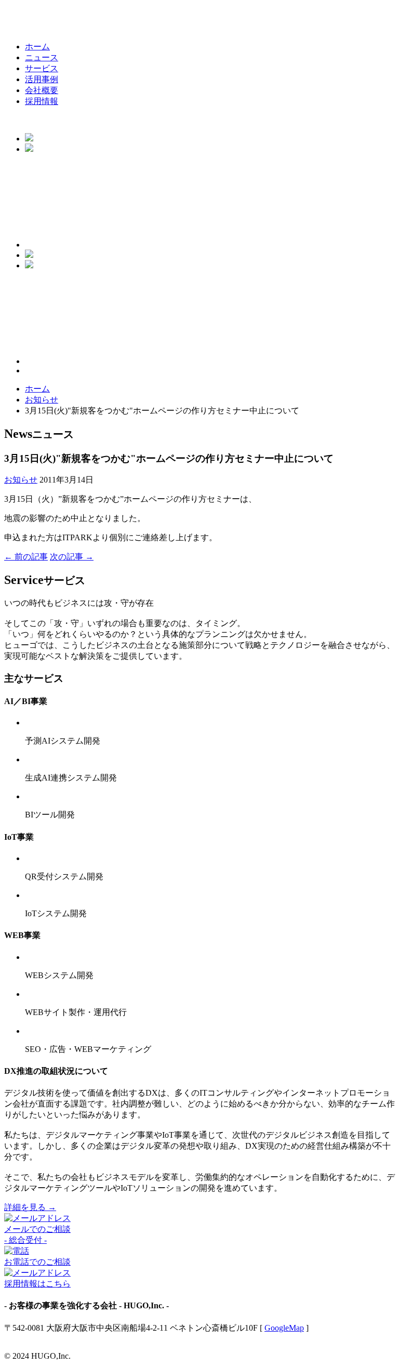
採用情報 (41, 101)
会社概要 (41, 90)
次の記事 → (72, 556)
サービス (41, 68)
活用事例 (41, 79)
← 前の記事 (26, 556)
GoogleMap (284, 1327)
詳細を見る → (30, 1207)
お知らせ (41, 399)
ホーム (37, 46)
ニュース (41, 57)
